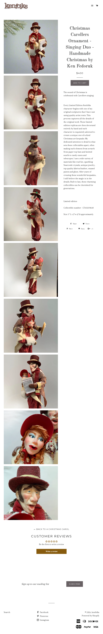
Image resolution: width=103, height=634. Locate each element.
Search (7, 612)
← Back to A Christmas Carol (51, 529)
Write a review (51, 551)
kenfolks (95, 612)
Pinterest (43, 616)
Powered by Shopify (90, 615)
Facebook (43, 612)
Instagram (44, 620)
